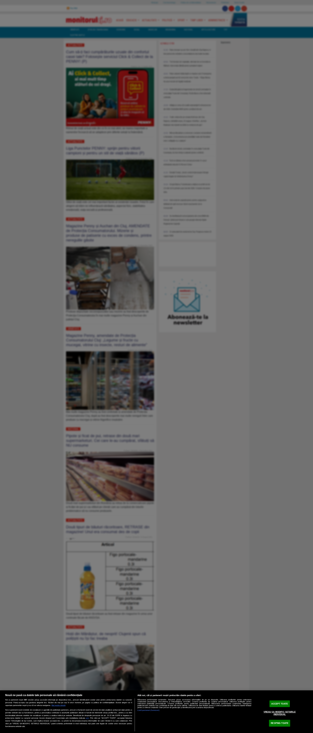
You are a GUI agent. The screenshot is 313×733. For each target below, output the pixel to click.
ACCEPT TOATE (279, 704)
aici (87, 718)
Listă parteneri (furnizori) (148, 710)
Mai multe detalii (59, 705)
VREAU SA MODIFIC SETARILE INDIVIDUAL (280, 713)
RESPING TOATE (279, 723)
